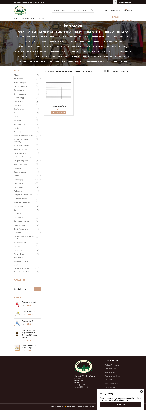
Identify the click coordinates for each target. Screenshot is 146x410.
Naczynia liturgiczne (21, 161)
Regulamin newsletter (112, 376)
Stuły (15, 210)
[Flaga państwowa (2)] (17, 304)
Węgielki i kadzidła (20, 243)
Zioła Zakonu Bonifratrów (22, 272)
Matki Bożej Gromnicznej (22, 157)
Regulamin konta (110, 372)
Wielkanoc (17, 246)
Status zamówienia (111, 383)
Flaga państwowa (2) (29, 302)
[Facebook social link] (115, 2)
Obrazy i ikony (19, 168)
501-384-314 (84, 387)
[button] (58, 112)
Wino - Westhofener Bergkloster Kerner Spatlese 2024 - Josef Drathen (30, 334)
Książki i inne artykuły (21, 145)
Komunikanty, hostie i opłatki (23, 136)
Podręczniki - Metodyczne (23, 195)
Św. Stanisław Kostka (21, 221)
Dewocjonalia (18, 102)
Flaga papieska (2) (28, 312)
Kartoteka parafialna (59, 106)
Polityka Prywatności (112, 365)
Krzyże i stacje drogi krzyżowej (21, 141)
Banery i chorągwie (20, 83)
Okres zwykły (18, 180)
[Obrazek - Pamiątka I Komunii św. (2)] (17, 348)
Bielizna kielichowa (20, 86)
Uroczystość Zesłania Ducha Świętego (24, 238)
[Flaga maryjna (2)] (17, 323)
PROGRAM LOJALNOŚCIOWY (122, 21)
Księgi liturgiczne (20, 153)
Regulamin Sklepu (111, 369)
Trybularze (17, 233)
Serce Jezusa (18, 206)
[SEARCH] (92, 10)
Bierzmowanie (19, 90)
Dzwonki (17, 113)
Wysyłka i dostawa (111, 387)
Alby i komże (18, 79)
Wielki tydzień (19, 254)
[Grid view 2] (105, 71)
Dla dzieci (17, 105)
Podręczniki (18, 191)
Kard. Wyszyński (19, 124)
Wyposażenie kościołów (22, 268)
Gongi (16, 117)
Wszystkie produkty (21, 261)
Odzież (16, 176)
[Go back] (61, 26)
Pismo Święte (19, 187)
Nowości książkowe (21, 164)
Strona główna (49, 71)
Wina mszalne (19, 258)
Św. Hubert (17, 214)
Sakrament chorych (20, 199)
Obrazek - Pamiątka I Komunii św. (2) (29, 347)
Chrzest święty (19, 98)
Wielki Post (18, 250)
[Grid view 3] (108, 71)
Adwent (16, 75)
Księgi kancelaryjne (20, 149)
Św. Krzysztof (19, 218)
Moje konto (109, 380)
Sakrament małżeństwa (22, 202)
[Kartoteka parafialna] (59, 90)
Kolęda (16, 128)
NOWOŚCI (115, 17)
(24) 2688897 (81, 385)
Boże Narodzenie (20, 94)
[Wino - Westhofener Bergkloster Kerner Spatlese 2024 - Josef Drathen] (17, 335)
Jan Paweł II (18, 120)
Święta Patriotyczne (21, 229)
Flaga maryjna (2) (27, 321)
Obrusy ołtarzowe (20, 172)
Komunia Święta (19, 132)
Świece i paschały (20, 225)
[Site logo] (20, 10)
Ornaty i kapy (18, 183)
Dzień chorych (19, 109)
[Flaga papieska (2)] (17, 314)
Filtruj (37, 289)
